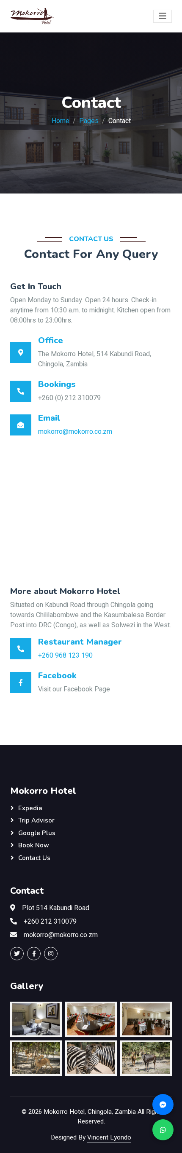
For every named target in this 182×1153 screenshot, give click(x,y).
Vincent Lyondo (109, 1137)
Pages (89, 121)
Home (60, 121)
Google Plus (36, 833)
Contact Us (34, 858)
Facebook (57, 675)
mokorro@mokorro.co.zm (75, 432)
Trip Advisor (36, 820)
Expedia (30, 808)
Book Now (33, 845)
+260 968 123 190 (65, 655)
